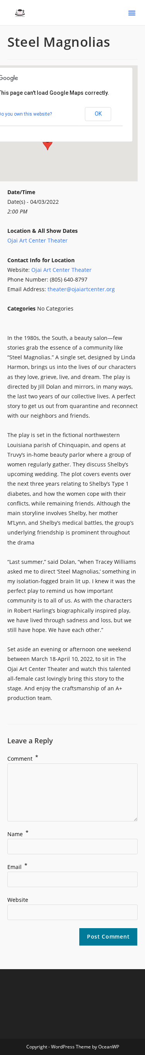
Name (18, 834)
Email (17, 867)
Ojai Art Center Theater (37, 240)
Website (17, 899)
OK (98, 114)
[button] (132, 13)
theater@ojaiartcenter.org (81, 289)
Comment (22, 758)
